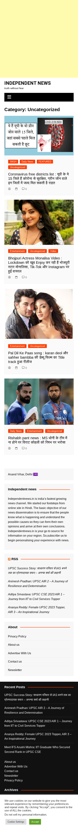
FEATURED (45, 161)
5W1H (13, 161)
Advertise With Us (19, 653)
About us (13, 644)
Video (53, 251)
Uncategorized (17, 167)
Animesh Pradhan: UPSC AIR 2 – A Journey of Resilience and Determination (34, 710)
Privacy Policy (17, 636)
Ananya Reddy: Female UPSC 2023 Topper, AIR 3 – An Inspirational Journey (37, 736)
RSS (14, 559)
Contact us (15, 661)
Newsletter (15, 670)
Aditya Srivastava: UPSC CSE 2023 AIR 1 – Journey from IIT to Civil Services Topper (38, 723)
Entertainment (17, 251)
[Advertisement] (39, 39)
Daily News (27, 161)
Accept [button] (35, 821)
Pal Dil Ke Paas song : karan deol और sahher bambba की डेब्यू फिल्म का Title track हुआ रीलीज (38, 357)
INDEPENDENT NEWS (27, 83)
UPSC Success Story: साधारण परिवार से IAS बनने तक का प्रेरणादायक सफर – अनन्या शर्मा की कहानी (37, 697)
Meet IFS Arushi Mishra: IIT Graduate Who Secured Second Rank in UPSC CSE (37, 749)
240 (35, 474)
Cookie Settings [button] (16, 821)
